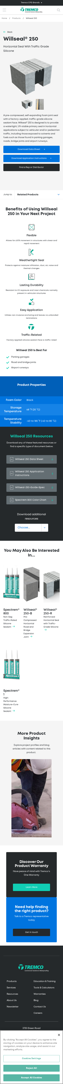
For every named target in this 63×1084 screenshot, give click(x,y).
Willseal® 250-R (51, 618)
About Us (12, 1000)
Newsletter (12, 1007)
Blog (36, 1000)
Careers (38, 1013)
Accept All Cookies (31, 1078)
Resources (12, 994)
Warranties (40, 994)
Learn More (31, 887)
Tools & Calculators (44, 988)
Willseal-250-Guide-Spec (30, 487)
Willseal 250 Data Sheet (29, 459)
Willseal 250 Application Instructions (29, 473)
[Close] (59, 1035)
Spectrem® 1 (11, 700)
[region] (31, 1057)
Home (4, 18)
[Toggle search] (58, 10)
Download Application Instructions (29, 158)
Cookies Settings (31, 1058)
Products (16, 18)
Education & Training (45, 981)
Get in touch (31, 932)
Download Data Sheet (29, 149)
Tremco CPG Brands (30, 3)
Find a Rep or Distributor (31, 167)
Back (9, 32)
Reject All (31, 1068)
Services (11, 988)
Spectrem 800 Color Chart (30, 500)
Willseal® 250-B (30, 623)
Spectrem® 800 (11, 618)
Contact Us (40, 1007)
